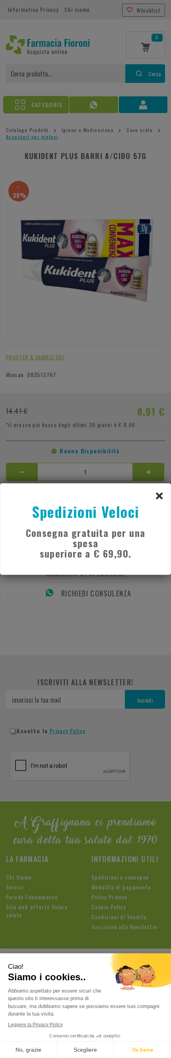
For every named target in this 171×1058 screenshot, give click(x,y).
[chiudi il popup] (159, 495)
